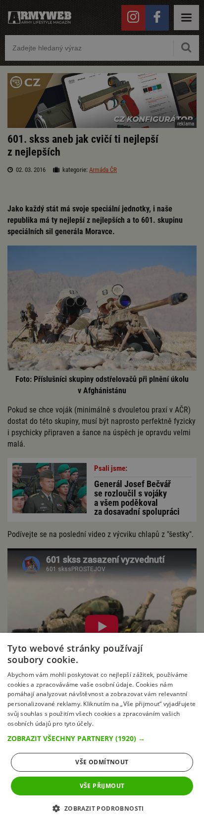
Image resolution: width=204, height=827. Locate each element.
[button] (102, 738)
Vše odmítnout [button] (101, 762)
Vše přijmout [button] (102, 786)
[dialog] (102, 730)
